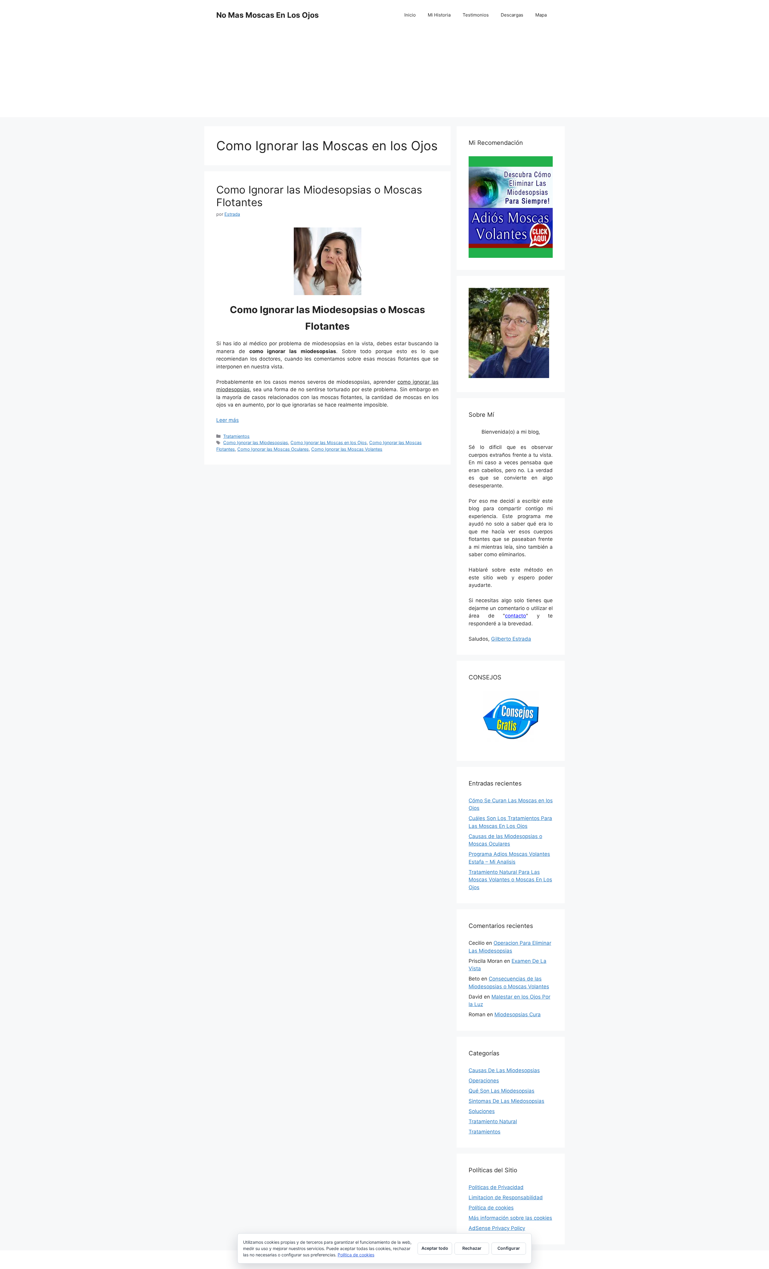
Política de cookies (491, 1208)
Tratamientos (236, 436)
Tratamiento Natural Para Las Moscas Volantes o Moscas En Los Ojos (510, 879)
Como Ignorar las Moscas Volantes (346, 449)
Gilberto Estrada (511, 639)
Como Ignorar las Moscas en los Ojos (328, 442)
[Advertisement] (384, 75)
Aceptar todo (434, 1248)
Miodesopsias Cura (517, 1014)
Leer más (227, 420)
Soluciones (482, 1111)
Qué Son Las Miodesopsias (501, 1091)
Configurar (508, 1248)
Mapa (541, 15)
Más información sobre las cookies (510, 1218)
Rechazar (472, 1248)
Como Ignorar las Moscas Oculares (273, 449)
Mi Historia (439, 15)
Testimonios (476, 15)
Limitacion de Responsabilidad (506, 1197)
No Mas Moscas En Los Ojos (267, 15)
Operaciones (484, 1081)
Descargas (512, 15)
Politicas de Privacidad (496, 1187)
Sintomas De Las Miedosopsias (506, 1101)
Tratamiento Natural (493, 1121)
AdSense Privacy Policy (497, 1228)
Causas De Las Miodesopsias (504, 1070)
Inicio (410, 15)
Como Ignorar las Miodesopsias (255, 442)
